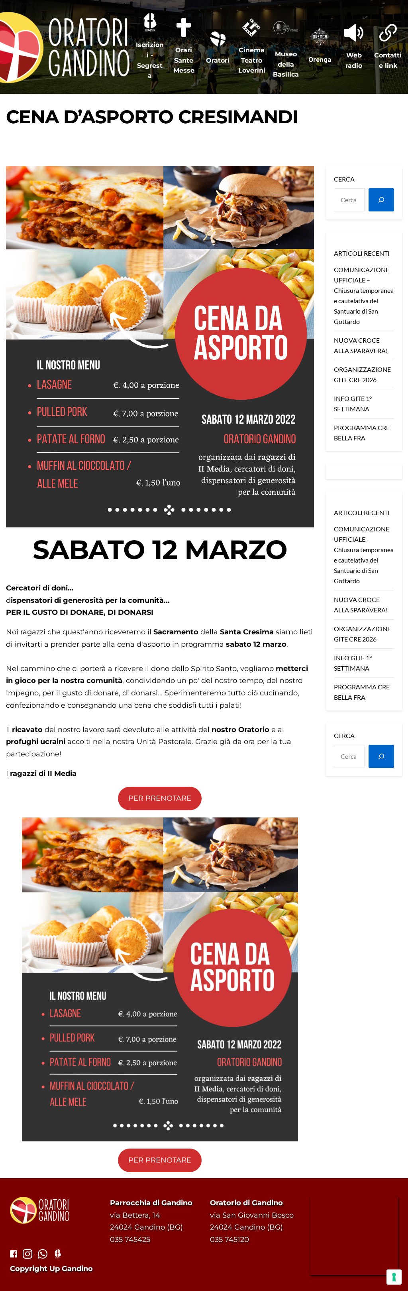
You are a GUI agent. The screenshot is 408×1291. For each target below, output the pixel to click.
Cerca (344, 179)
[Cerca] (381, 199)
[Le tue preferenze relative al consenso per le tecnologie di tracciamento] (394, 1277)
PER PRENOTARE (159, 798)
